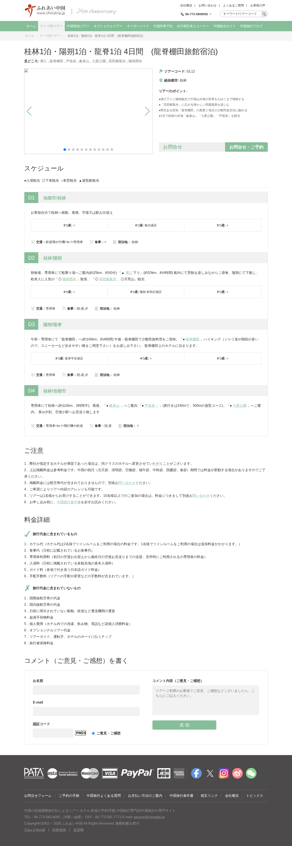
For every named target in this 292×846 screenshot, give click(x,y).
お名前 (38, 681)
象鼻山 (84, 61)
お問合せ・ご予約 (246, 147)
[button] (64, 149)
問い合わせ (127, 483)
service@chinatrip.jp (149, 817)
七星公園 (99, 61)
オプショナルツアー (108, 26)
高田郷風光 (117, 61)
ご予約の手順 (69, 795)
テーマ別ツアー (51, 26)
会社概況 (186, 5)
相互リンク (209, 795)
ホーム (31, 26)
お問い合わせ (208, 5)
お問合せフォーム (38, 795)
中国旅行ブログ (251, 26)
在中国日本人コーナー (193, 26)
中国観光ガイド (224, 26)
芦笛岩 (71, 61)
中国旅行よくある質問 (104, 795)
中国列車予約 (163, 26)
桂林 (183, 80)
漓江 (43, 61)
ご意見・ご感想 (109, 733)
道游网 (78, 830)
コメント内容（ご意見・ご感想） (178, 681)
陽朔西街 (135, 61)
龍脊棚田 (56, 61)
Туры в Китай (34, 830)
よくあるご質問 (233, 5)
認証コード (41, 724)
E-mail (38, 702)
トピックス (254, 795)
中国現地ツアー (78, 26)
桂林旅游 (59, 830)
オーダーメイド (138, 26)
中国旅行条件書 (69, 502)
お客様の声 (257, 5)
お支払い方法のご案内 (145, 795)
